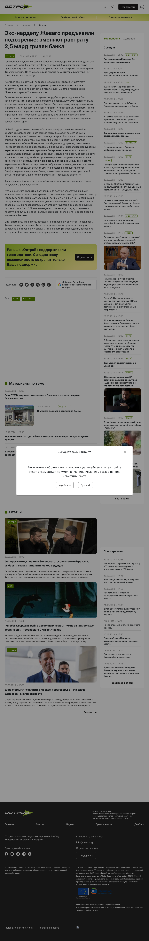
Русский (85, 485)
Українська (65, 485)
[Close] (125, 452)
